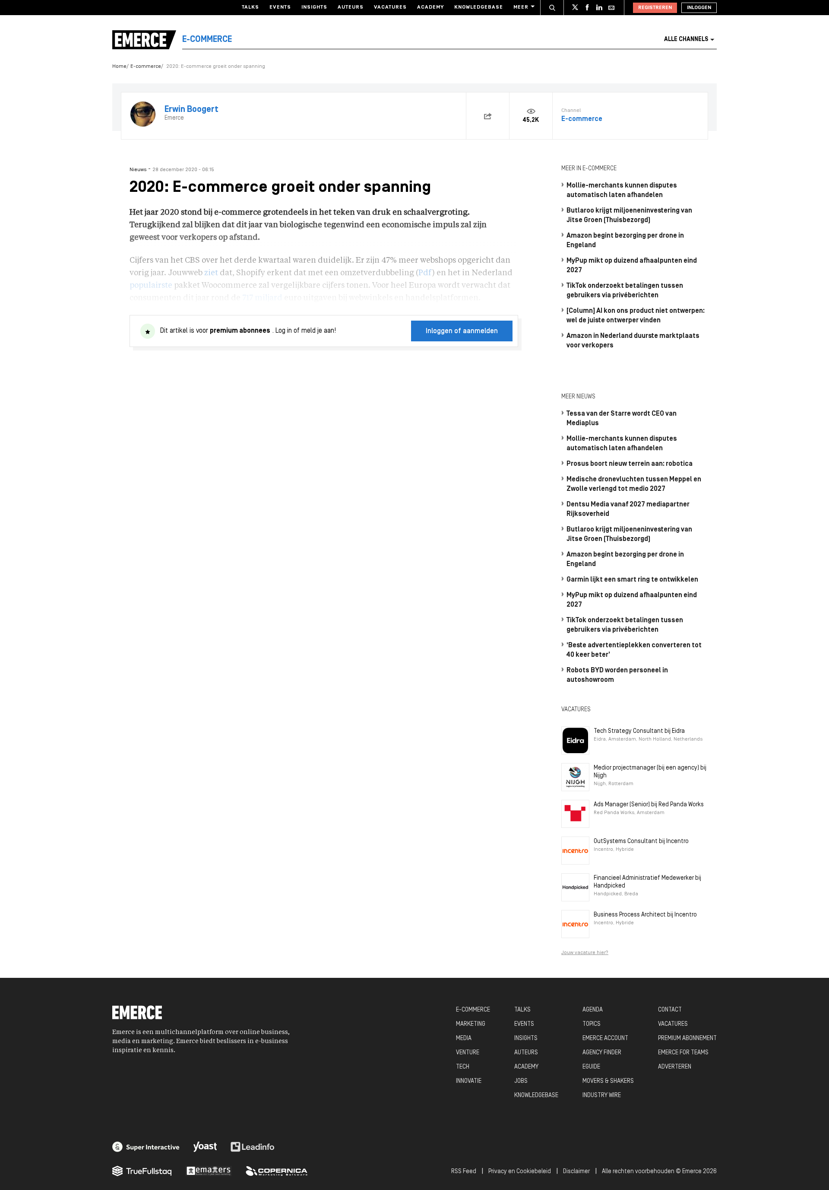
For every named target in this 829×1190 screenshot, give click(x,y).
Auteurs (351, 7)
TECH (462, 1067)
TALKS (522, 1010)
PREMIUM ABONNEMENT (687, 1038)
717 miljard (262, 298)
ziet (211, 273)
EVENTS (524, 1024)
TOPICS (591, 1024)
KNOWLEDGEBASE (536, 1095)
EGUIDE (591, 1067)
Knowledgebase (478, 7)
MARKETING (470, 1024)
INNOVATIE (468, 1081)
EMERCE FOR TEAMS (683, 1053)
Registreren (655, 7)
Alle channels (686, 39)
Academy (430, 7)
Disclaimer (576, 1171)
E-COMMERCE (473, 1010)
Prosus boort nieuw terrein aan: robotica (629, 464)
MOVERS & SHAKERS (608, 1081)
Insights (314, 7)
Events (280, 7)
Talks (250, 7)
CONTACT (670, 1010)
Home (119, 66)
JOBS (521, 1081)
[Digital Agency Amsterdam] (146, 1147)
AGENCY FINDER (601, 1053)
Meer (520, 7)
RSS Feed (463, 1171)
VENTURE (467, 1053)
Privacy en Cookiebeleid (519, 1171)
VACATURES (673, 1024)
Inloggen (699, 7)
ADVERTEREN (674, 1067)
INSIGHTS (526, 1038)
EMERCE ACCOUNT (605, 1038)
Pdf (425, 273)
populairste (151, 286)
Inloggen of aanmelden (462, 331)
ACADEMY (526, 1067)
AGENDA (592, 1010)
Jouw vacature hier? (584, 952)
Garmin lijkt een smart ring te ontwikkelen (632, 579)
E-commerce (145, 66)
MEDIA (463, 1038)
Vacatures (390, 7)
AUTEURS (526, 1053)
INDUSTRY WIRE (601, 1095)
